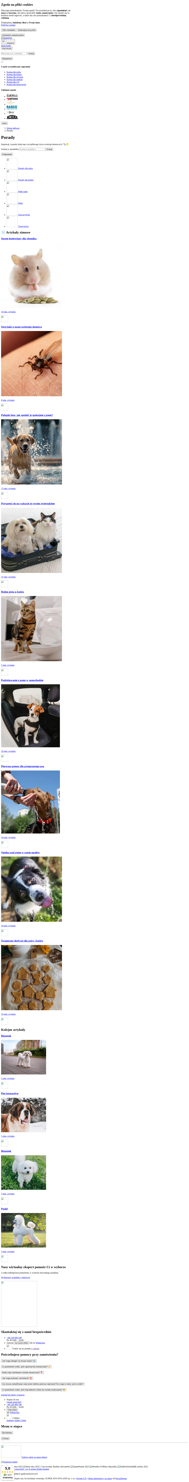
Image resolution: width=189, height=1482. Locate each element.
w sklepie (35, 1348)
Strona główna (13, 128)
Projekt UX (81, 1478)
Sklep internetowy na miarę (100, 1478)
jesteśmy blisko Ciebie (16, 1420)
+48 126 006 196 (14, 1338)
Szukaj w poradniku (10, 149)
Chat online (12, 1410)
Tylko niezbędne (8, 30)
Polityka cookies (8, 25)
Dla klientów (7, 1433)
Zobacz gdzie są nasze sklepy (34, 1457)
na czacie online (21, 1343)
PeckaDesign (121, 1478)
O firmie (5, 1439)
